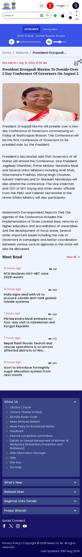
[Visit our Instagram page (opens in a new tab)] (18, 526)
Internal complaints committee (31, 436)
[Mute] (49, 42)
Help (13, 458)
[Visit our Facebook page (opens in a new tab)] (4, 526)
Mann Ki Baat (25, 36)
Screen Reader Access (50, 36)
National (22, 53)
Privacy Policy (11, 543)
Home (6, 53)
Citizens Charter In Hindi (26, 412)
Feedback (16, 431)
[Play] (12, 42)
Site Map (16, 467)
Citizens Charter (20, 407)
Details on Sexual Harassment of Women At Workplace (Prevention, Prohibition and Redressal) (39, 444)
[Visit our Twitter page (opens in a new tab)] (11, 526)
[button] (42, 15)
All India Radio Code (23, 417)
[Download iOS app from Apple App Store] (62, 15)
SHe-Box (15, 462)
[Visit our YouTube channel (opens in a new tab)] (25, 526)
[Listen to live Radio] (50, 5)
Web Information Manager (28, 453)
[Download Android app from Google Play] (55, 15)
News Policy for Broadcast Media (32, 426)
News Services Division (25, 421)
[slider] (29, 42)
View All (71, 257)
